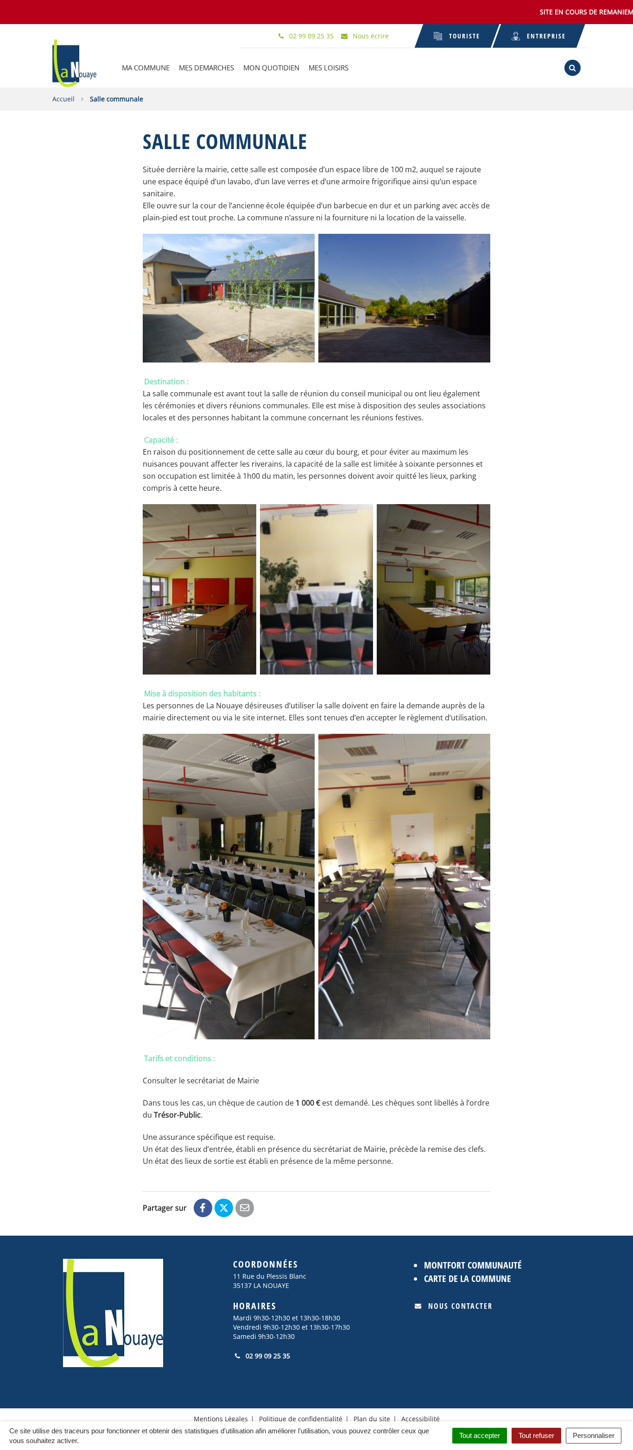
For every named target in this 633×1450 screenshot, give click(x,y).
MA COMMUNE (146, 67)
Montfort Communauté (473, 1265)
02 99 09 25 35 (267, 1355)
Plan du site (372, 1418)
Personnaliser (593, 1435)
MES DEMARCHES (206, 67)
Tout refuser (536, 1435)
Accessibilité (420, 1418)
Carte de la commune (467, 1278)
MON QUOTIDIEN (271, 67)
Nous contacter (460, 1306)
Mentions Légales (221, 1418)
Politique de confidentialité (300, 1418)
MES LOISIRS (328, 67)
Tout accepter (479, 1435)
